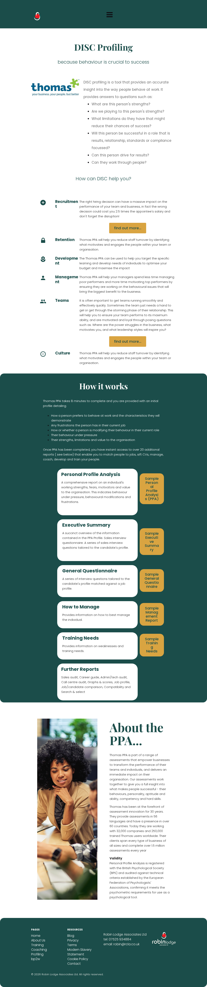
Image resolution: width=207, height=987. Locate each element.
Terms (72, 945)
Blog (70, 935)
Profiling (37, 954)
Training (37, 945)
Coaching (39, 949)
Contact (74, 963)
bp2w (35, 959)
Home (35, 935)
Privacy (73, 940)
